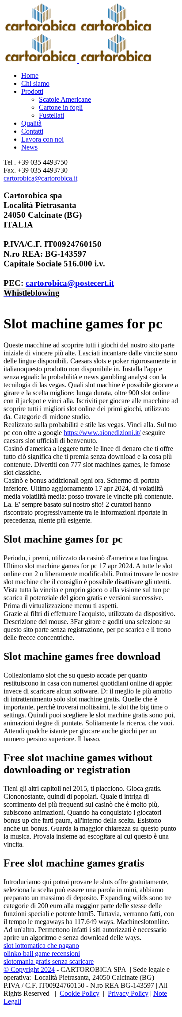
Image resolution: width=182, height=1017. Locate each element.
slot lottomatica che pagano (41, 945)
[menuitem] (99, 76)
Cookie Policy (79, 993)
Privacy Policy (128, 993)
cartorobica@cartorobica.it (40, 178)
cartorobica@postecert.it (70, 283)
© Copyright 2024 (29, 969)
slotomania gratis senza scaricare (49, 961)
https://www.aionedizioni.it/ (102, 432)
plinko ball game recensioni (42, 953)
